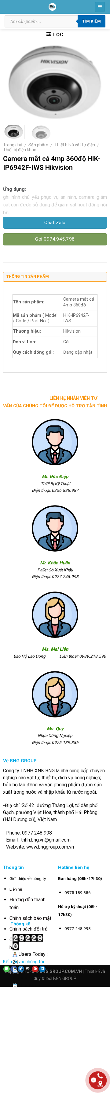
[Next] (97, 82)
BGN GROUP (64, 978)
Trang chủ (12, 144)
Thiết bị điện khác (19, 149)
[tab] (55, 278)
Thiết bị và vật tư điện (74, 144)
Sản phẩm (38, 144)
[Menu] (100, 7)
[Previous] (12, 82)
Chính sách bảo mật (30, 918)
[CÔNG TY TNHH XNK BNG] (52, 7)
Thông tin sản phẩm (27, 276)
